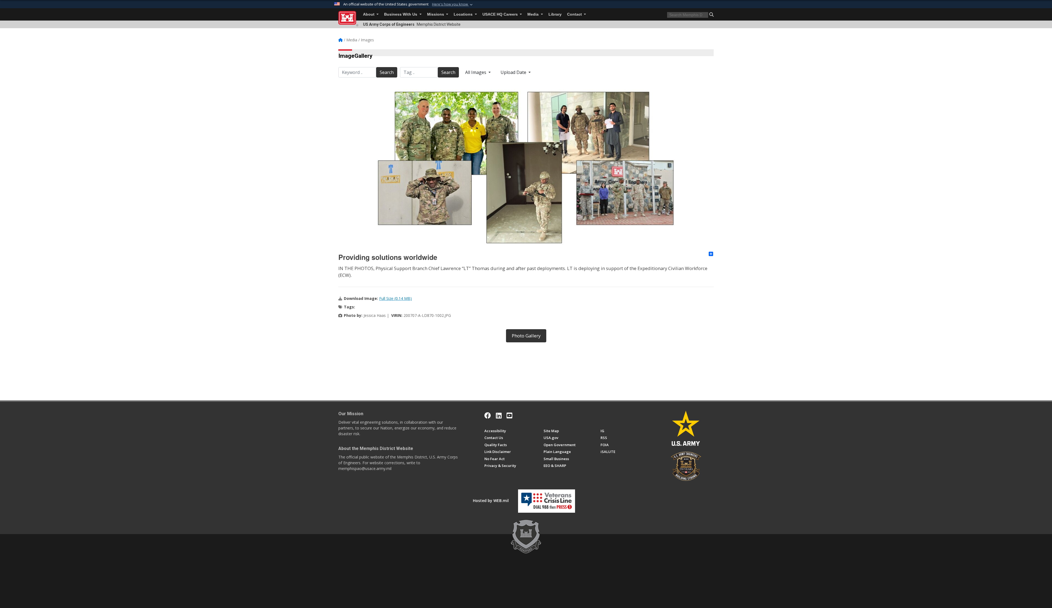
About (369, 14)
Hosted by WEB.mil (491, 500)
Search (387, 72)
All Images (476, 72)
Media (533, 14)
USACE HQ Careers (500, 14)
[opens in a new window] (499, 415)
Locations (464, 14)
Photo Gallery (526, 335)
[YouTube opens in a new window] (509, 415)
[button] (453, 4)
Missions (436, 14)
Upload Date (514, 72)
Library (555, 14)
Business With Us (401, 14)
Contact (575, 14)
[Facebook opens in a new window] (487, 415)
